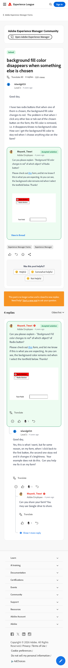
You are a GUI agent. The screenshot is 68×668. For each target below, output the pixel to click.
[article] (34, 374)
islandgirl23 (20, 84)
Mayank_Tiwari (24, 151)
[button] (17, 77)
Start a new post (30, 300)
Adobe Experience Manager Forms (19, 15)
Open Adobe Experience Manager (32, 36)
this (30, 173)
